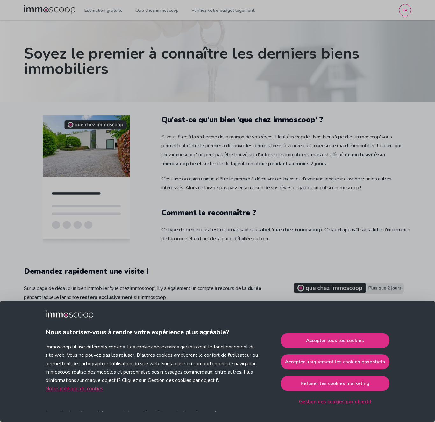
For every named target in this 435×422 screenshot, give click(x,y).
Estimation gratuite (103, 10)
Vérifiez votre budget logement (222, 10)
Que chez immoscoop (157, 10)
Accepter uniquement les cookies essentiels (335, 362)
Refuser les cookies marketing (335, 383)
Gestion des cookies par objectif (335, 401)
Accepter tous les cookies (335, 340)
